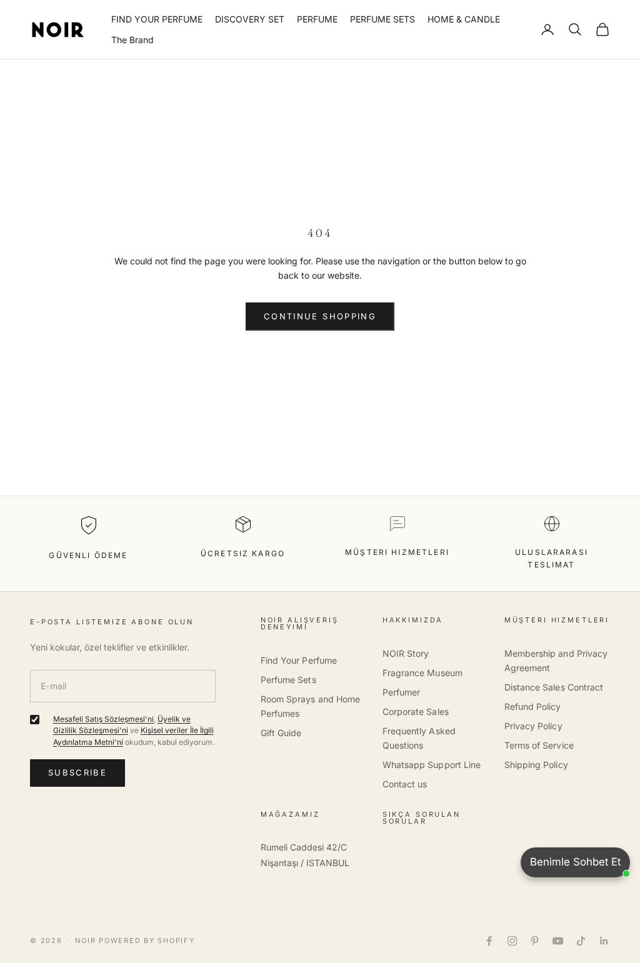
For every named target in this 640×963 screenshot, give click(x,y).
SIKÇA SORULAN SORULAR (421, 818)
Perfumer (401, 692)
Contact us (405, 784)
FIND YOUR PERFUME (156, 19)
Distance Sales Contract (554, 687)
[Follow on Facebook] (489, 941)
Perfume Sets (288, 679)
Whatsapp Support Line (431, 764)
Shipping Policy (536, 764)
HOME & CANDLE (464, 19)
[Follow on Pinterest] (535, 941)
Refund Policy (532, 706)
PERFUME (317, 19)
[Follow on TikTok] (581, 941)
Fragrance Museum (422, 672)
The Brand (132, 39)
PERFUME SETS (382, 19)
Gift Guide (281, 732)
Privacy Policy (533, 726)
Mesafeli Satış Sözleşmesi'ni (103, 719)
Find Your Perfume (299, 660)
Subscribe (77, 772)
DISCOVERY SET (249, 19)
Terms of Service (539, 745)
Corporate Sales (415, 711)
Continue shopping (320, 316)
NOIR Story (405, 653)
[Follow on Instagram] (512, 941)
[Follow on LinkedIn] (604, 941)
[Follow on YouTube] (558, 941)
